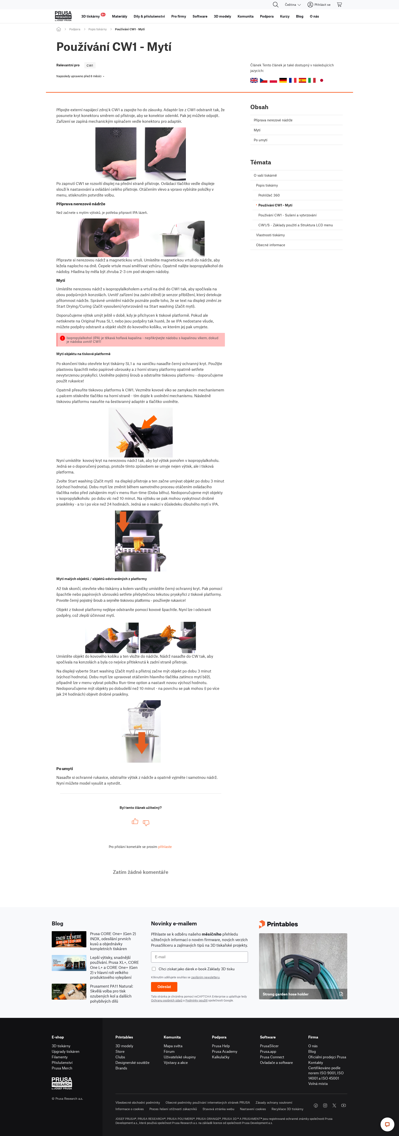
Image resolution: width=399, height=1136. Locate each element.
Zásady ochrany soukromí (274, 1102)
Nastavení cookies (253, 1109)
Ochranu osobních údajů (166, 1000)
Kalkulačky (221, 1057)
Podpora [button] (267, 16)
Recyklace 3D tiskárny (287, 1109)
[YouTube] (343, 1105)
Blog (312, 1051)
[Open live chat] (387, 1124)
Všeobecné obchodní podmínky (137, 1102)
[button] (254, 80)
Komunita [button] (246, 16)
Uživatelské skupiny (180, 1057)
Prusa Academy (224, 1051)
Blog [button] (299, 16)
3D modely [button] (222, 16)
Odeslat (164, 987)
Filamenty (60, 1057)
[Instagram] (325, 1105)
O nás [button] (314, 16)
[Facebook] (316, 1105)
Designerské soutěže (132, 1062)
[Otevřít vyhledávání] (275, 5)
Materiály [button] (119, 16)
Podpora (74, 29)
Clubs (120, 1057)
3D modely (124, 1046)
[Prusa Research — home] (63, 16)
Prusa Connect (272, 1057)
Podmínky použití (196, 1000)
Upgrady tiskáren (65, 1051)
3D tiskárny (61, 1046)
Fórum (169, 1051)
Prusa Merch (62, 1068)
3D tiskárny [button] (93, 15)
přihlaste (165, 846)
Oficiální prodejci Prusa (327, 1057)
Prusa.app (268, 1051)
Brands (121, 1068)
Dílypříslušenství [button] (149, 16)
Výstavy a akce (176, 1062)
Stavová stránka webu (218, 1109)
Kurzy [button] (285, 16)
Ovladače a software (276, 1062)
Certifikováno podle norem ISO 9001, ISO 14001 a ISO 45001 (326, 1072)
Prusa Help (221, 1046)
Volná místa (318, 1083)
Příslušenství (62, 1062)
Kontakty (315, 1062)
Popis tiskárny (97, 29)
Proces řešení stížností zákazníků (173, 1109)
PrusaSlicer (269, 1046)
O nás (313, 1046)
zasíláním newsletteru (205, 977)
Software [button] (200, 16)
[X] (334, 1105)
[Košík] (339, 5)
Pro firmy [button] (178, 16)
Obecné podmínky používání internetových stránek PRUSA (208, 1102)
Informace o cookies (129, 1109)
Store (119, 1051)
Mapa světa (173, 1046)
